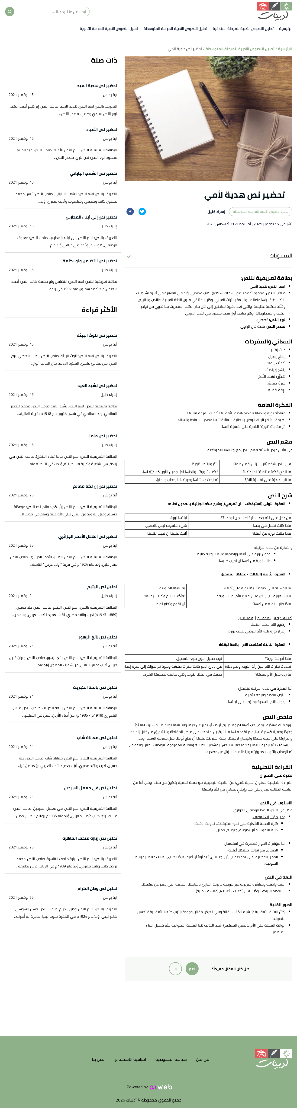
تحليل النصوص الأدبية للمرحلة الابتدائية (243, 28)
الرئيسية (285, 28)
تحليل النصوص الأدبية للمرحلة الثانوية (109, 28)
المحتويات (281, 255)
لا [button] (175, 968)
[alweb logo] (161, 1086)
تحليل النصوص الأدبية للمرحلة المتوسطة (175, 28)
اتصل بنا (99, 1059)
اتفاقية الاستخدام (130, 1059)
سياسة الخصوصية (171, 1059)
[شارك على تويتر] (142, 211)
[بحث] (9, 11)
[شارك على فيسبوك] (130, 211)
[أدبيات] (274, 11)
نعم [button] (192, 968)
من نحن (202, 1059)
